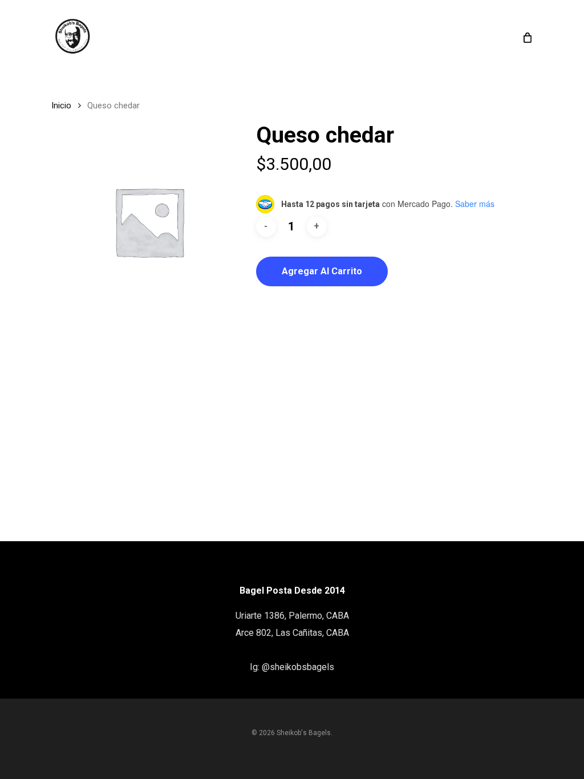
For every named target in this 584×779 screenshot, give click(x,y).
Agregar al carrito (322, 271)
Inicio (61, 105)
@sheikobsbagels (298, 667)
